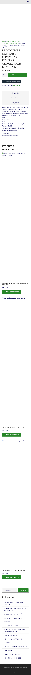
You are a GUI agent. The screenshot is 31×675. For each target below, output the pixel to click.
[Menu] (28, 2)
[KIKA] (3, 2)
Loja (7, 41)
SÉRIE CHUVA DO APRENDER (13, 639)
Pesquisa (23, 590)
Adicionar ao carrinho (18, 75)
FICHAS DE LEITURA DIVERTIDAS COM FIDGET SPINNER (14, 630)
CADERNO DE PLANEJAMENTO (14, 618)
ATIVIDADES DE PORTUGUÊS (13, 614)
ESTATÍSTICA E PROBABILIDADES (16, 647)
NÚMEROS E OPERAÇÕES (13, 658)
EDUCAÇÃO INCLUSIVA (11, 626)
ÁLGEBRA (8, 643)
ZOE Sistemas (20, 672)
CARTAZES (7, 622)
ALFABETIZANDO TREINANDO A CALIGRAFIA (14, 604)
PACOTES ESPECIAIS (10, 635)
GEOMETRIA (13, 43)
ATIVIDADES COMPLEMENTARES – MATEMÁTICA (15, 609)
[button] (11, 292)
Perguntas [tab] (15, 103)
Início (3, 41)
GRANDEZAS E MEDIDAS (13, 654)
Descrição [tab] (15, 93)
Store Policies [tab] (15, 98)
